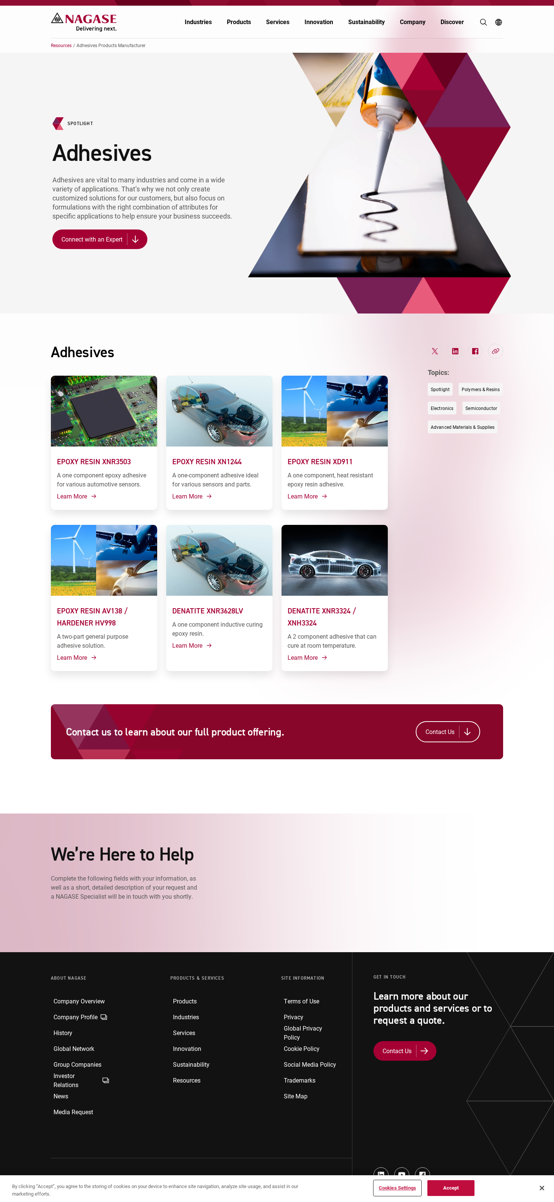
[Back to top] (546, 1160)
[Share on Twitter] (435, 351)
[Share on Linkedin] (455, 351)
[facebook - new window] (422, 1174)
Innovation (319, 22)
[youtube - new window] (401, 1174)
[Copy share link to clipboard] (495, 351)
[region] (277, 1188)
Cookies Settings (397, 1187)
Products (239, 22)
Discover (452, 22)
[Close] (542, 1188)
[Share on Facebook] (475, 351)
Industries (198, 22)
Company (412, 22)
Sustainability (366, 22)
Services (277, 22)
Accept (451, 1187)
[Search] (483, 22)
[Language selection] (498, 22)
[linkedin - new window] (381, 1174)
